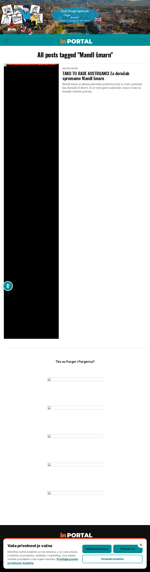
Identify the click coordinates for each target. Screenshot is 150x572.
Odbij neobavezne (97, 548)
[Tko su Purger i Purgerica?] (75, 367)
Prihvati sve (128, 548)
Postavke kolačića (112, 558)
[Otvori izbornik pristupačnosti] (8, 286)
